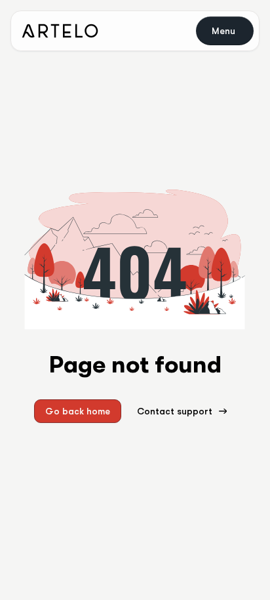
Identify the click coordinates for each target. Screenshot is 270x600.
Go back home (77, 411)
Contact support (174, 411)
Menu (223, 31)
